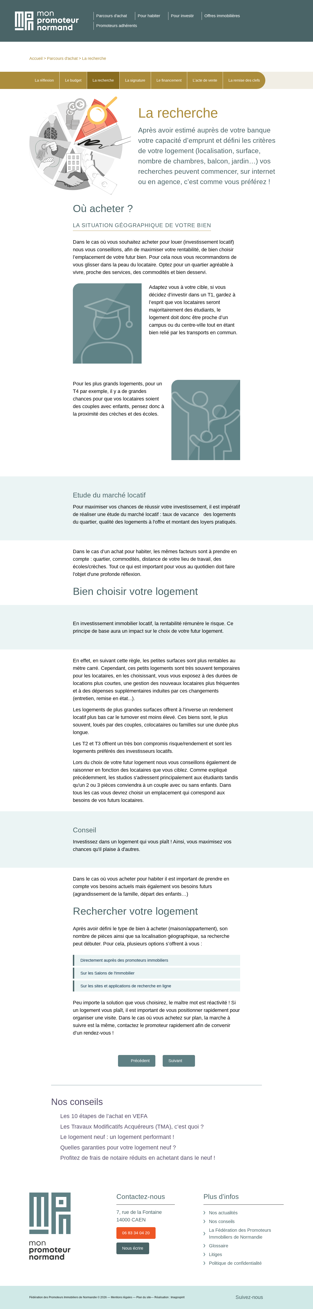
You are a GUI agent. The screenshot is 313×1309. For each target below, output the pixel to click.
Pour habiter (149, 16)
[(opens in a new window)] (271, 1297)
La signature (135, 80)
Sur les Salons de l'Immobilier (107, 973)
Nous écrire (132, 1248)
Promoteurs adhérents (116, 25)
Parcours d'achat (111, 16)
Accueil (36, 58)
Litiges (215, 1254)
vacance (189, 514)
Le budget (73, 80)
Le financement (168, 80)
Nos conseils (222, 1221)
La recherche (103, 80)
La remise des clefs (244, 80)
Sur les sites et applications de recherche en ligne (125, 986)
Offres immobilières (222, 16)
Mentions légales (121, 1297)
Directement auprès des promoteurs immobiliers (124, 960)
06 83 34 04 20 (136, 1233)
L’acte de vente (205, 80)
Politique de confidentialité (235, 1263)
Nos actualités (223, 1212)
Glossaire (218, 1245)
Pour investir (182, 16)
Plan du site (143, 1297)
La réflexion (44, 80)
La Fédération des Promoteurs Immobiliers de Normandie (240, 1234)
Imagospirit (177, 1297)
